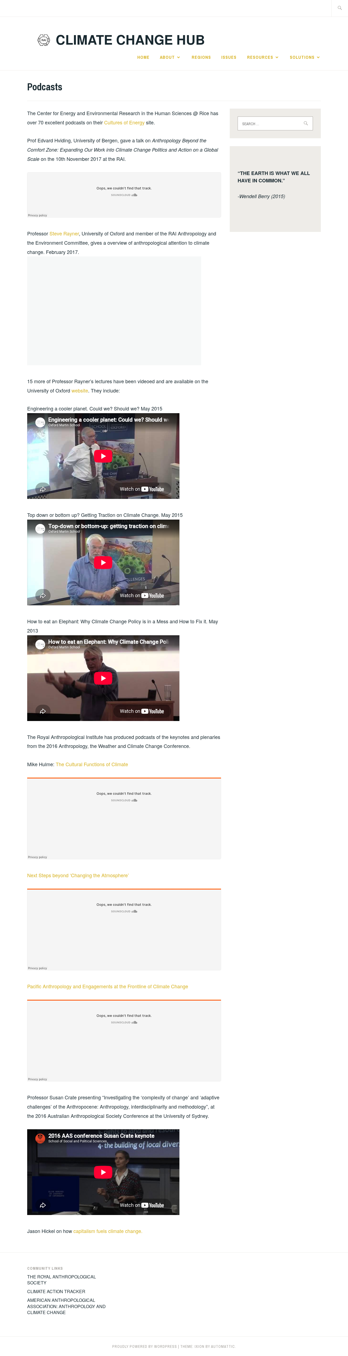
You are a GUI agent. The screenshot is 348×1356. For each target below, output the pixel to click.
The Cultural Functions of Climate (92, 764)
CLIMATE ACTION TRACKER (56, 1291)
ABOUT (167, 57)
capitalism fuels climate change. (107, 1230)
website (80, 390)
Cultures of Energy (125, 122)
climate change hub (130, 39)
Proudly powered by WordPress (144, 1346)
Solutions (302, 57)
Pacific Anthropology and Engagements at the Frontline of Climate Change (107, 986)
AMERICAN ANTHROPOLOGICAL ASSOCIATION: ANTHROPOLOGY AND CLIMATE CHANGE (66, 1306)
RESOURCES (260, 57)
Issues (229, 57)
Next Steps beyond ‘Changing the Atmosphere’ (78, 875)
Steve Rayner (64, 233)
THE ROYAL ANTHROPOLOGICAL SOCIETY (61, 1280)
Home (143, 57)
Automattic (223, 1346)
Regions (201, 57)
